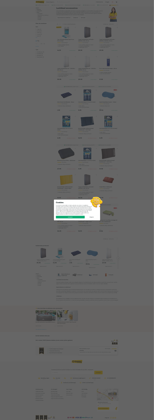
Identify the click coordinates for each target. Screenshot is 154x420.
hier (59, 211)
